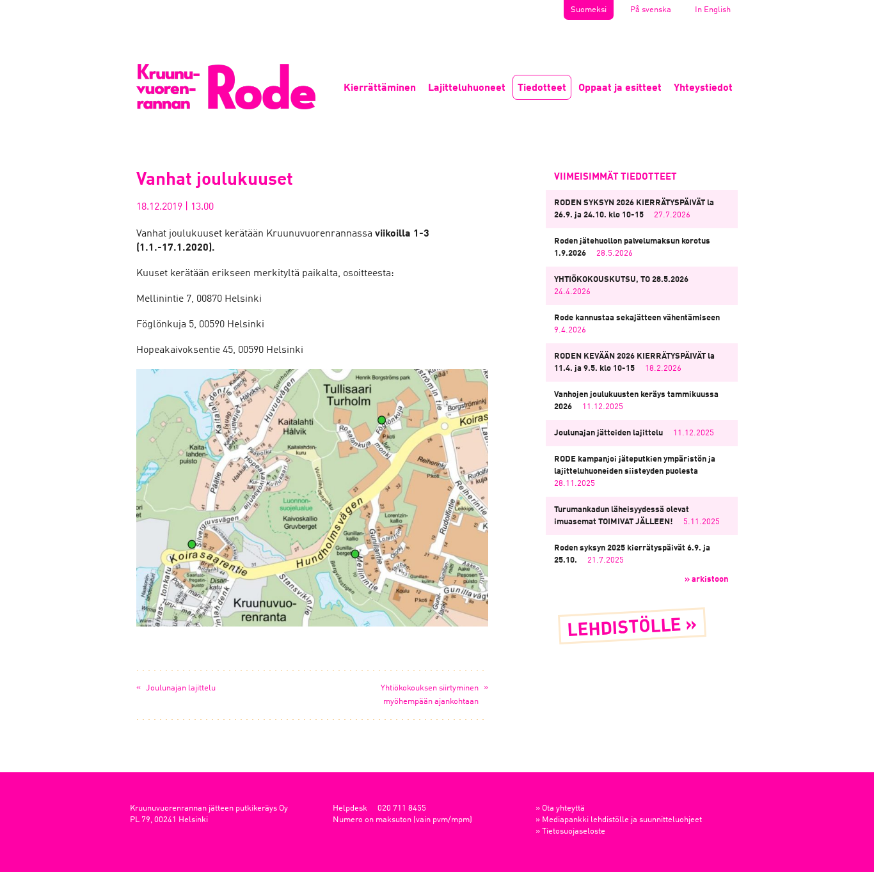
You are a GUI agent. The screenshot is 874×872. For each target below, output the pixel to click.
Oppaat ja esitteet (620, 88)
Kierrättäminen (380, 88)
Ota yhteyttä (563, 808)
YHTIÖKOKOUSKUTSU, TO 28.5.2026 (621, 280)
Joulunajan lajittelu (181, 688)
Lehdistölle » (632, 628)
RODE (225, 86)
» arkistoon (706, 579)
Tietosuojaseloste (573, 831)
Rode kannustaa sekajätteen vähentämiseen (637, 318)
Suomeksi (589, 10)
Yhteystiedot (703, 88)
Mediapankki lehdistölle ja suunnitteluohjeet (622, 820)
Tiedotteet (542, 88)
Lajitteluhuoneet (466, 88)
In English (713, 10)
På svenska (650, 10)
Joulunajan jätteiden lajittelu (608, 433)
